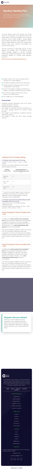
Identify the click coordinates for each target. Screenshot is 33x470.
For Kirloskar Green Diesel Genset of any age (13, 160)
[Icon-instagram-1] (15, 459)
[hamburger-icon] (30, 2)
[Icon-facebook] (12, 459)
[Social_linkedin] (18, 459)
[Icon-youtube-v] (21, 459)
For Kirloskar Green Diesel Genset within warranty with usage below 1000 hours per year (16, 200)
